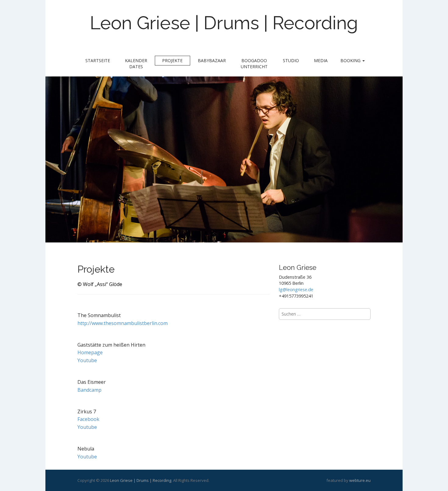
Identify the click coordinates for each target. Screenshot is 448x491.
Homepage (90, 352)
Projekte (172, 60)
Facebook (88, 419)
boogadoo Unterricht (254, 63)
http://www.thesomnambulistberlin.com (122, 323)
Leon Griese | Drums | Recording (224, 23)
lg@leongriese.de (296, 289)
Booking (351, 60)
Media (321, 60)
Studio (291, 60)
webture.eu (360, 480)
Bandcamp (89, 390)
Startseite (97, 60)
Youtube (87, 360)
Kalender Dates (136, 63)
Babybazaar (212, 60)
